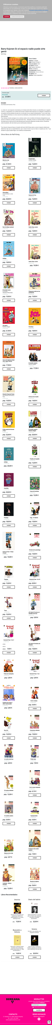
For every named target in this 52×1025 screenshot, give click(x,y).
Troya (5, 610)
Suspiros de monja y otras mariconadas (7, 703)
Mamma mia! (6, 160)
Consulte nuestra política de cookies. (38, 10)
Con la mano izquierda (34, 787)
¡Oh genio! (5, 325)
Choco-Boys (5, 192)
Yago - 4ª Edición (34, 517)
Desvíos (17, 900)
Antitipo (4, 258)
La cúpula (35, 60)
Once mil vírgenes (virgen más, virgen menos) (9, 360)
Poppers (6, 579)
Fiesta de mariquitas (9, 673)
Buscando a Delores (17, 931)
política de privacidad (41, 1007)
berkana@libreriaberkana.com (13, 1019)
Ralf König (3, 54)
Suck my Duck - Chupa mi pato (8, 552)
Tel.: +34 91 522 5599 (13, 1018)
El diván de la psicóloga (34, 550)
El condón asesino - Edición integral (33, 430)
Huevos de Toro (32, 195)
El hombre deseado (8, 790)
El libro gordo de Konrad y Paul (8, 430)
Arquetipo (6, 488)
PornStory (31, 326)
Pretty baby (33, 759)
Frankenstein (32, 158)
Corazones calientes (35, 730)
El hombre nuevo (7, 290)
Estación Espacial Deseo (8, 394)
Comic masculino (38, 75)
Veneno (34, 929)
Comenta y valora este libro (15, 88)
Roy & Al (6, 730)
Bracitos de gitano (34, 881)
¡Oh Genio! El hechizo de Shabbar (34, 644)
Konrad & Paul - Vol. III (34, 579)
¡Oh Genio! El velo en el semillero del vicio (34, 613)
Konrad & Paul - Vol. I (35, 673)
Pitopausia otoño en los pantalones (34, 292)
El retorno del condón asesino (34, 849)
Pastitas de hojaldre (34, 459)
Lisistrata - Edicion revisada (7, 884)
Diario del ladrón (34, 900)
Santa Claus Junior (33, 227)
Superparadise (34, 815)
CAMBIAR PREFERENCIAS (17, 16)
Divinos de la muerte (33, 396)
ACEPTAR (6, 16)
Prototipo (6, 517)
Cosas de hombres (34, 491)
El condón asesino (33, 363)
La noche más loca (8, 759)
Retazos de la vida (8, 853)
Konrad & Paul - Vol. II (9, 640)
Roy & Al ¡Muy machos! (8, 227)
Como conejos (33, 700)
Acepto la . (39, 1007)
